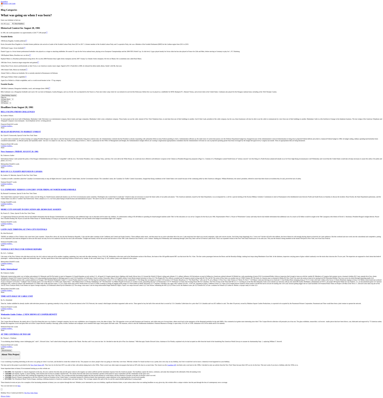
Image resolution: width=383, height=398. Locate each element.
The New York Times (31, 393)
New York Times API (37, 365)
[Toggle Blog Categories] (1, 389)
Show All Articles (6, 350)
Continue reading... (7, 126)
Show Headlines (19, 23)
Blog (6, 1)
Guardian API (171, 365)
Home (3, 1)
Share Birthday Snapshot (9, 95)
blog (19, 386)
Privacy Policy (5, 396)
